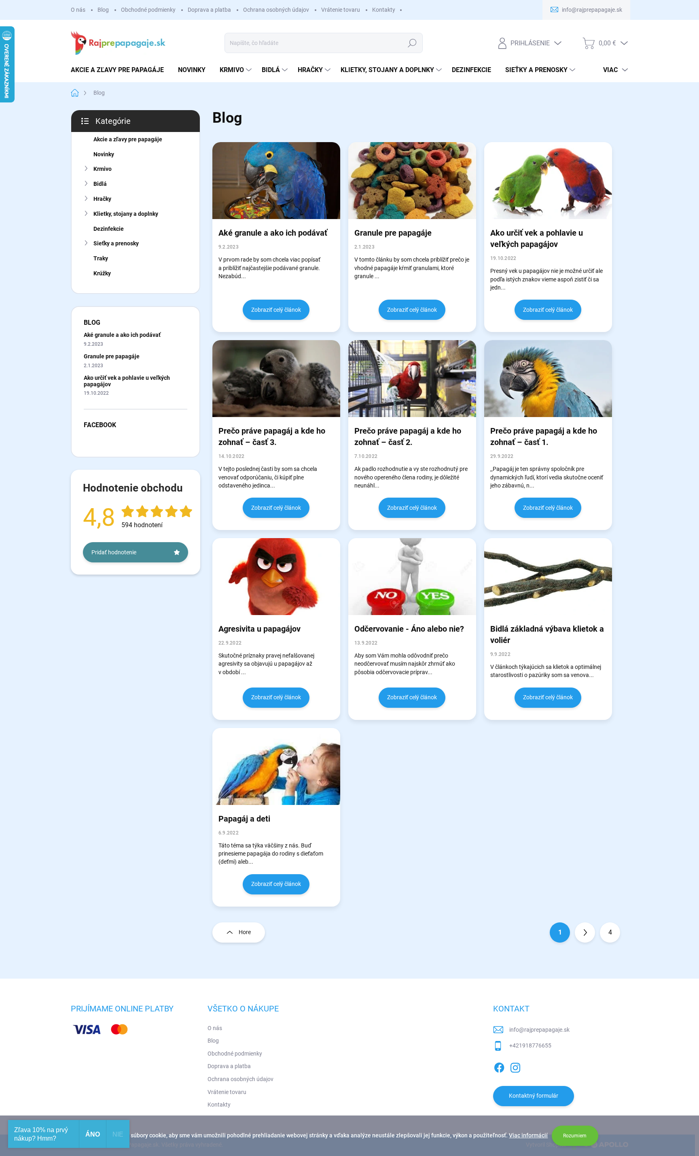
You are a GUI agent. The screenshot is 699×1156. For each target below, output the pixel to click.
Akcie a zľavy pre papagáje (127, 139)
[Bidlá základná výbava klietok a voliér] (548, 576)
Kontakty (383, 9)
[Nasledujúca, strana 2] (585, 932)
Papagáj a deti (244, 819)
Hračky (102, 199)
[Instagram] (515, 1066)
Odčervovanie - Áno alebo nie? (409, 629)
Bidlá (100, 184)
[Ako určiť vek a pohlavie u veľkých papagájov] (548, 180)
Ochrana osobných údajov (276, 9)
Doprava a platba (209, 9)
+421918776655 (530, 1045)
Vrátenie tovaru (340, 9)
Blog (103, 9)
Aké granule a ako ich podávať (122, 335)
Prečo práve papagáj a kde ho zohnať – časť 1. (543, 436)
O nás (78, 9)
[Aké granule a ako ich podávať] (276, 180)
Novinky (103, 154)
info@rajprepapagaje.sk (539, 1029)
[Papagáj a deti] (276, 766)
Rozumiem (575, 1136)
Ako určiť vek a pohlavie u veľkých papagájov (127, 381)
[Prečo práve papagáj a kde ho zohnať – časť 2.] (412, 378)
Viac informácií (528, 1135)
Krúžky (102, 273)
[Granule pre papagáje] (412, 180)
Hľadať (412, 43)
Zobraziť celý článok (276, 310)
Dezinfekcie (108, 229)
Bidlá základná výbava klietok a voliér (547, 634)
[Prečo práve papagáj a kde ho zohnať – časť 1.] (548, 378)
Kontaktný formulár (533, 1095)
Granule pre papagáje (112, 356)
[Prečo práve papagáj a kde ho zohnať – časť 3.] (276, 378)
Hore (245, 932)
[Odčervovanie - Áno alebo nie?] (412, 576)
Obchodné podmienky (148, 9)
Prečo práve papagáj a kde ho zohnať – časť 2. (407, 436)
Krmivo (102, 169)
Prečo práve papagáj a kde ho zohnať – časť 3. (271, 436)
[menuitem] (120, 70)
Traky (100, 258)
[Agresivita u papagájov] (276, 576)
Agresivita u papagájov (259, 629)
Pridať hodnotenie (113, 552)
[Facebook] (499, 1066)
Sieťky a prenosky (116, 243)
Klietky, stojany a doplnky (125, 214)
